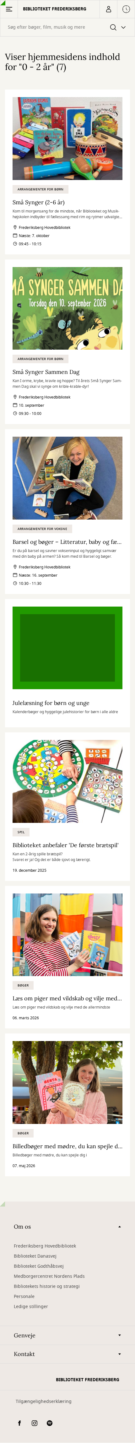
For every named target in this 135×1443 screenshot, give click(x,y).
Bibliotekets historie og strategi (47, 1286)
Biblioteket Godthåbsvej (39, 1266)
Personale (24, 1296)
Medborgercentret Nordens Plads (49, 1276)
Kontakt (24, 1354)
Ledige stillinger (31, 1306)
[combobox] (67, 27)
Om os (22, 1226)
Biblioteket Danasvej (35, 1256)
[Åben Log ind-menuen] (108, 9)
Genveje (24, 1335)
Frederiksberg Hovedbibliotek (45, 1246)
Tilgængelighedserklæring (44, 1401)
